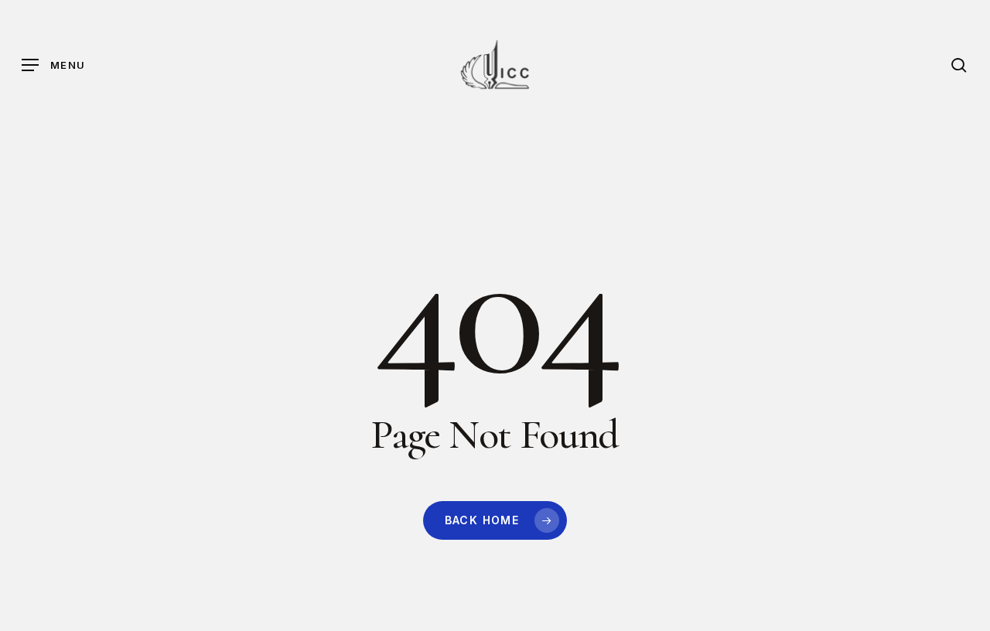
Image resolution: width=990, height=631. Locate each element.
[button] (53, 65)
